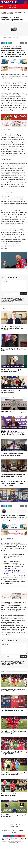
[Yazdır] (11, 43)
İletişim (14, 830)
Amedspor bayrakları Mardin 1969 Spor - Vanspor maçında (16, 6)
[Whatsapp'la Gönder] (9, 43)
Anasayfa (5, 12)
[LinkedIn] (6, 43)
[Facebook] (2, 43)
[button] (21, 43)
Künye (9, 830)
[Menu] (25, 2)
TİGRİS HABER (5, 543)
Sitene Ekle (13, 832)
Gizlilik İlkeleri (21, 830)
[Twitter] (4, 43)
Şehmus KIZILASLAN (12, 511)
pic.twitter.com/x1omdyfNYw (11, 570)
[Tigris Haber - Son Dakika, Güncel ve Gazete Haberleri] (9, 2)
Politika (11, 12)
